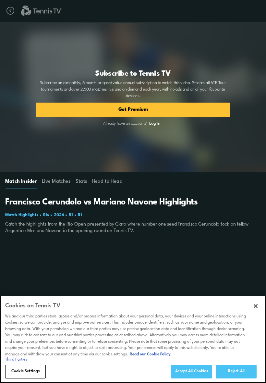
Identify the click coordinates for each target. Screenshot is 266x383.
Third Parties (16, 360)
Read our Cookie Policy (150, 354)
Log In (154, 123)
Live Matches (56, 181)
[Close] (255, 306)
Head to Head (107, 181)
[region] (133, 339)
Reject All (236, 371)
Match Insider (21, 181)
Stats (81, 181)
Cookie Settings (25, 371)
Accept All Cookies (191, 371)
